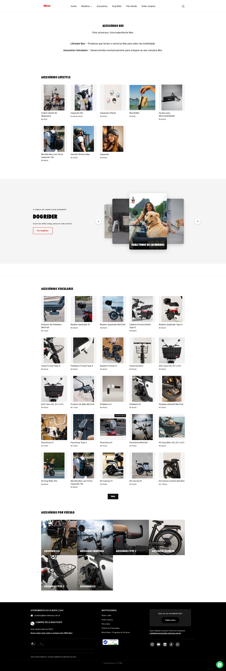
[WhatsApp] (177, 644)
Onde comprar (148, 6)
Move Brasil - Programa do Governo (116, 632)
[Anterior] (98, 221)
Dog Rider (117, 6)
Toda (113, 496)
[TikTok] (171, 644)
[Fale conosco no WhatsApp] (219, 664)
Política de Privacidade (110, 628)
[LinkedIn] (164, 644)
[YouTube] (158, 644)
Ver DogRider (43, 231)
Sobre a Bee (106, 615)
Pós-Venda (131, 6)
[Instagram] (152, 644)
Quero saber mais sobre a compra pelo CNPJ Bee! (52, 633)
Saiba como (170, 620)
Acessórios (102, 6)
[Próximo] (198, 221)
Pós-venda (106, 624)
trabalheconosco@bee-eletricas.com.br (165, 633)
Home (74, 6)
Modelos (85, 6)
